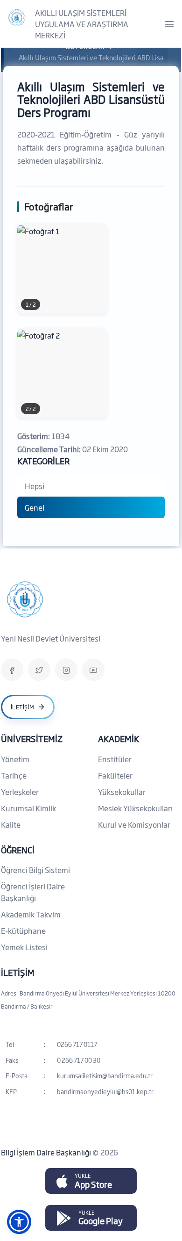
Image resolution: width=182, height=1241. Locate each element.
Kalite (11, 824)
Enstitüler (115, 759)
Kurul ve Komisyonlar (134, 824)
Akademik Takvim (31, 914)
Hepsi (34, 485)
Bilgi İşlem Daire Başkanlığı (46, 1152)
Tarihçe (14, 775)
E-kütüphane (23, 930)
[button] (19, 1222)
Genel (34, 507)
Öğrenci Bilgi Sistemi (35, 869)
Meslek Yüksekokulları (135, 808)
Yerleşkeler (20, 791)
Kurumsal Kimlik (28, 808)
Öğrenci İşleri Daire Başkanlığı (33, 891)
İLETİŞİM (18, 972)
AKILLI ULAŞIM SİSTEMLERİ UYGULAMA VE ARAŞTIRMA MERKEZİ (81, 24)
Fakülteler (115, 775)
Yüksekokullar (122, 791)
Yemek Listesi (24, 946)
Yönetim (15, 759)
